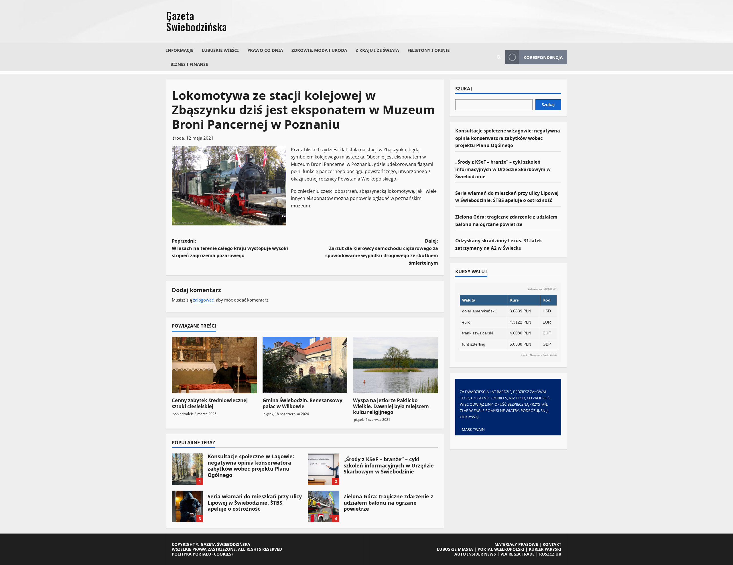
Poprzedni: (230, 248)
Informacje (179, 50)
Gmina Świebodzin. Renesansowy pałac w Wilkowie (302, 403)
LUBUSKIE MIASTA (455, 549)
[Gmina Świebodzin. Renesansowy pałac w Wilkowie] (305, 365)
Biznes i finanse (189, 64)
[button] (499, 57)
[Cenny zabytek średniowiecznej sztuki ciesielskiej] (214, 365)
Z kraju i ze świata (377, 50)
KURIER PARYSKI (545, 549)
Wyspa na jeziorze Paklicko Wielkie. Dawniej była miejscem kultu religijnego (391, 406)
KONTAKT (552, 544)
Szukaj (463, 89)
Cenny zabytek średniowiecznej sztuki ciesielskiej (210, 403)
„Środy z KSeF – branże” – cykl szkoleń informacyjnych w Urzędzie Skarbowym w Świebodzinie (323, 469)
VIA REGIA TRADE (518, 554)
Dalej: (381, 252)
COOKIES (222, 554)
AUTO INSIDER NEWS (475, 554)
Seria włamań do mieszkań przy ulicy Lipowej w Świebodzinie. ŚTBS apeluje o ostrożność (187, 506)
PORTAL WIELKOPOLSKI (501, 549)
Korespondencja (543, 57)
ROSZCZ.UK (550, 554)
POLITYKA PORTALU (191, 554)
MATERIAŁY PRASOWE (516, 544)
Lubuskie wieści (220, 50)
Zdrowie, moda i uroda (319, 50)
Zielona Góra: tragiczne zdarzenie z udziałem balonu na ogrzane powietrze (323, 506)
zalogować (203, 300)
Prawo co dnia (265, 50)
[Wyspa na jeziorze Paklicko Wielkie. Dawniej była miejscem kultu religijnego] (395, 365)
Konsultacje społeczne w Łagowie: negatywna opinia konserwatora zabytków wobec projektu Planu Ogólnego (187, 469)
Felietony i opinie (428, 50)
